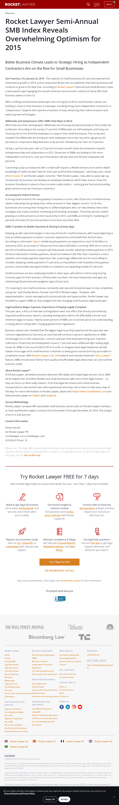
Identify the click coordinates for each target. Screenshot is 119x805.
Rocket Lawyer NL (103, 741)
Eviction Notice (38, 687)
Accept (64, 799)
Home (7, 655)
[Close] (114, 797)
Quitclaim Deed (38, 693)
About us (63, 686)
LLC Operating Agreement (43, 671)
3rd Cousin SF (15, 175)
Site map (8, 690)
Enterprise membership (69, 655)
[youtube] (80, 708)
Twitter (36, 395)
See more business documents (45, 674)
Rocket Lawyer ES (47, 741)
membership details (70, 580)
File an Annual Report (14, 725)
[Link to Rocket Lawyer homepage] (20, 5)
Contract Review (11, 671)
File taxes (8, 677)
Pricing (7, 658)
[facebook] (62, 708)
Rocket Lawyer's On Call (45, 355)
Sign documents (11, 668)
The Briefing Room (12, 687)
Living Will (36, 712)
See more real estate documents (45, 696)
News (61, 693)
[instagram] (74, 708)
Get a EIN (8, 715)
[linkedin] (68, 708)
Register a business (13, 709)
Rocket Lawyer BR (19, 746)
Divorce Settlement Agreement (45, 715)
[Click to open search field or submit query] (88, 4)
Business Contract (39, 661)
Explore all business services (16, 731)
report (36, 241)
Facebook (50, 395)
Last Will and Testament (42, 709)
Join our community (67, 674)
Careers (62, 664)
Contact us (64, 696)
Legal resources (11, 684)
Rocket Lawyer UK (19, 741)
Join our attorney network (70, 661)
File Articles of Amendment (16, 728)
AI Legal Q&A (10, 661)
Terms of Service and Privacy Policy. (19, 793)
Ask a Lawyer (102, 355)
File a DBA (9, 721)
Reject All (50, 799)
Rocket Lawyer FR (75, 741)
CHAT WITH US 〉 (94, 655)
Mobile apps (10, 680)
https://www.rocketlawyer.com (89, 391)
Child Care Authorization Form (44, 718)
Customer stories (66, 677)
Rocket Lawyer (65, 87)
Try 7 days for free (59, 562)
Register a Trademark (14, 718)
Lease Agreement (39, 683)
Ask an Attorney (32, 455)
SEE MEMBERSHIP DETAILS (59, 570)
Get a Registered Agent (14, 712)
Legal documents (12, 664)
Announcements (66, 690)
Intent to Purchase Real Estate (45, 690)
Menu (109, 4)
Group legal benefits (67, 658)
